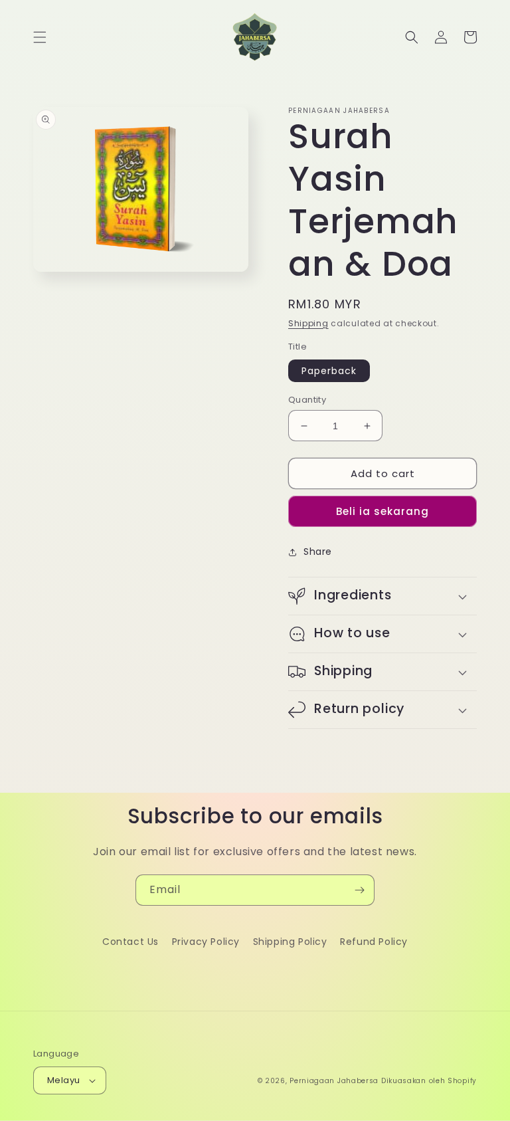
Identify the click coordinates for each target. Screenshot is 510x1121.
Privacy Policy (206, 941)
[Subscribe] (359, 890)
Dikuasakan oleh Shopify (429, 1081)
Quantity (307, 399)
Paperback (329, 370)
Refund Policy (374, 941)
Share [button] (317, 551)
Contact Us (130, 941)
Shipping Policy (290, 941)
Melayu (63, 1080)
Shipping (308, 323)
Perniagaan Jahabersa (334, 1081)
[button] (39, 37)
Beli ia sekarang (382, 511)
